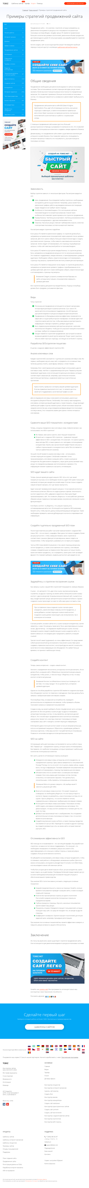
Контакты (47, 1154)
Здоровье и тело (10, 114)
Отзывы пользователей (10, 1149)
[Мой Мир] (51, 996)
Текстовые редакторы (11, 96)
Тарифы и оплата (10, 64)
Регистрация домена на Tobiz (12, 1164)
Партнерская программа (69, 1057)
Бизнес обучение (10, 100)
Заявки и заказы (9, 45)
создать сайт (43, 989)
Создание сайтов (10, 83)
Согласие (35, 1181)
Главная (25, 10)
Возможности (7, 1079)
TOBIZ (5, 3)
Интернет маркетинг (11, 92)
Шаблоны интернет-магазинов (13, 1140)
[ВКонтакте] (46, 996)
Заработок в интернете (8, 109)
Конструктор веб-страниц (52, 1122)
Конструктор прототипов (52, 1119)
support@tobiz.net (52, 1145)
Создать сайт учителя (51, 1109)
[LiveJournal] (53, 996)
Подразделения (49, 1148)
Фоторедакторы (9, 105)
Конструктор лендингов (52, 1085)
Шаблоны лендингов (10, 1143)
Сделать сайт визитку (51, 1091)
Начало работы (9, 32)
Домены (7, 41)
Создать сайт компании (52, 1103)
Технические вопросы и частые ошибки (11, 74)
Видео (46, 1069)
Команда (5, 1085)
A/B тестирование (9, 1171)
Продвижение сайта (9, 1161)
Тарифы (27, 3)
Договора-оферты (42, 1179)
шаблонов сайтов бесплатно (67, 47)
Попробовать (75, 3)
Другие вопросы (10, 79)
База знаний (33, 10)
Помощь (40, 3)
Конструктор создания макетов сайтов (56, 1116)
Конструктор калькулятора (52, 1100)
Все (6, 24)
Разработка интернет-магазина (13, 1168)
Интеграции (8, 54)
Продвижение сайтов (11, 50)
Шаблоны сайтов (17, 3)
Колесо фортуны (49, 1164)
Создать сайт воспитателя (52, 1113)
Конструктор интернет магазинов (55, 1088)
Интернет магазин (10, 37)
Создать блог (48, 1094)
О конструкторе (8, 1076)
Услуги (33, 3)
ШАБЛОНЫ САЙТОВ (44, 1026)
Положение (28, 1181)
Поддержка (6, 1152)
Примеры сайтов (8, 1146)
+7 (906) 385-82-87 (52, 1137)
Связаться (47, 1142)
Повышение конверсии (8, 59)
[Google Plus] (55, 996)
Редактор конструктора (9, 68)
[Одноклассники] (50, 996)
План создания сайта (9, 1158)
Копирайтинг (9, 87)
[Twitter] (48, 996)
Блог (6, 28)
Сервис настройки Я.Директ (53, 1160)
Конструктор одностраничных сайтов (56, 1106)
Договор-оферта (49, 1079)
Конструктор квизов (50, 1097)
